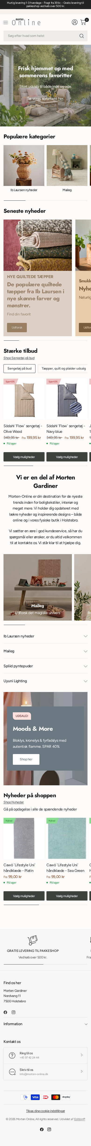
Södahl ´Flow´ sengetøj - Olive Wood (23, 429)
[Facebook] (7, 1012)
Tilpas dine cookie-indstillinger (45, 1111)
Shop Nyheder (14, 802)
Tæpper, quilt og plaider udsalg (64, 368)
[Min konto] (74, 22)
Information (13, 1024)
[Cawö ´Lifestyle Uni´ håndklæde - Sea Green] (67, 838)
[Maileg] (38, 587)
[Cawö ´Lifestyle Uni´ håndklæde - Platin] (24, 838)
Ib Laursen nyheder (23, 190)
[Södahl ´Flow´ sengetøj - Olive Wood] (24, 399)
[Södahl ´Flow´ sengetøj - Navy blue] (67, 399)
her (60, 98)
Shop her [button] (26, 759)
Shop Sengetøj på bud (19, 358)
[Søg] (82, 36)
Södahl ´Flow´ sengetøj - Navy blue (65, 429)
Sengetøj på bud (19, 368)
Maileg (67, 190)
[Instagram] (15, 1012)
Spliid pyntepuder (18, 666)
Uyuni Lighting (15, 681)
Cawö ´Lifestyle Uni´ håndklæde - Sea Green (65, 868)
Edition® (79, 1119)
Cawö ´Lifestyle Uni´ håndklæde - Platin (19, 868)
